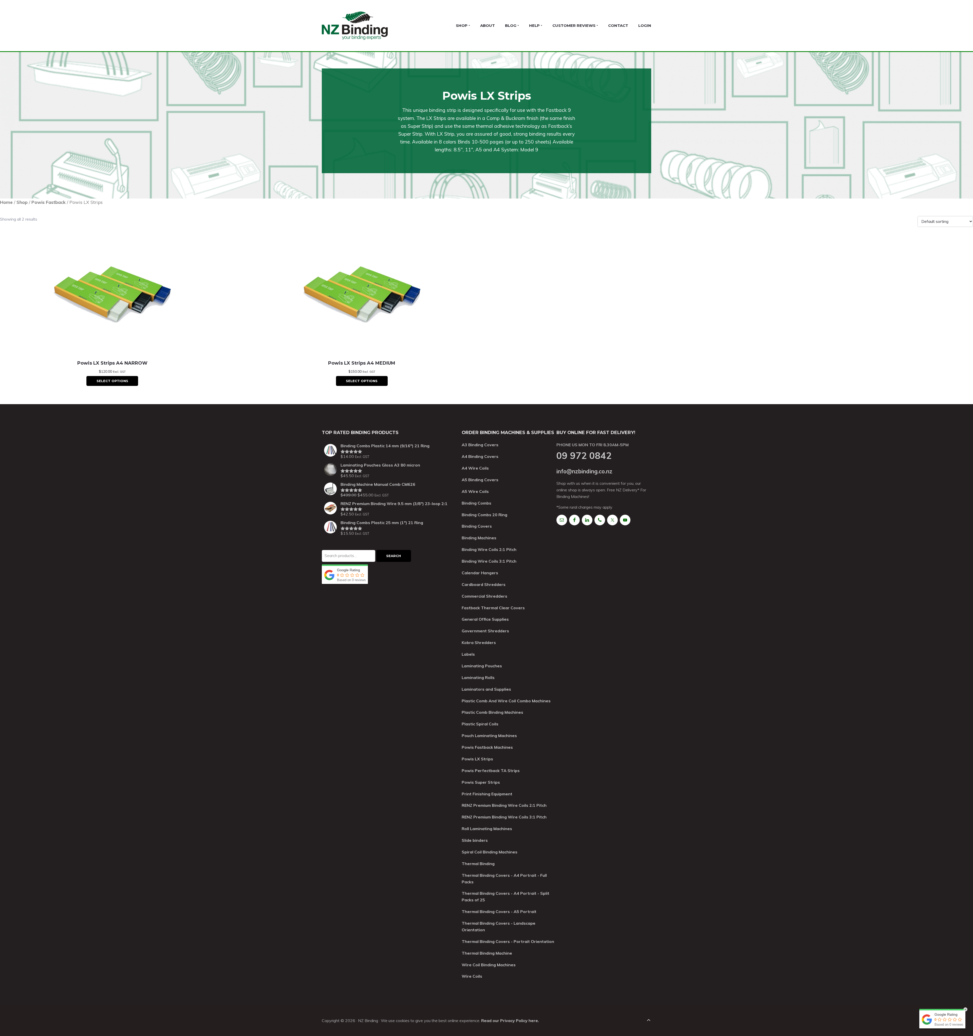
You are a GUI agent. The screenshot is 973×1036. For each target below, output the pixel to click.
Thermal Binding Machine (487, 953)
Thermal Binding (478, 863)
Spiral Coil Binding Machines (489, 851)
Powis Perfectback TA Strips (491, 770)
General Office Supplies (485, 619)
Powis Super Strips (481, 782)
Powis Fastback (48, 202)
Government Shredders (485, 630)
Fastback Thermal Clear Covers (493, 607)
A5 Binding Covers (480, 479)
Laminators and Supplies (486, 689)
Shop (22, 202)
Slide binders (475, 840)
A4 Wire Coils (475, 468)
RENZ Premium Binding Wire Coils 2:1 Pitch (504, 805)
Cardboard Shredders (484, 584)
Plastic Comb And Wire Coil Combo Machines (506, 700)
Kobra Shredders (479, 642)
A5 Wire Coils (475, 491)
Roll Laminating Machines (487, 828)
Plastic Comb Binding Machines (492, 712)
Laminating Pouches (482, 665)
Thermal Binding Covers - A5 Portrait (499, 911)
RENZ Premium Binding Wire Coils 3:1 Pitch (504, 816)
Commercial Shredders (484, 596)
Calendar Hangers (480, 572)
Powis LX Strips (477, 758)
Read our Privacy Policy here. (510, 1020)
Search (393, 556)
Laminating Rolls (478, 677)
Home (6, 202)
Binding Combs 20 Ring (484, 514)
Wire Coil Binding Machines (489, 964)
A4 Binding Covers (480, 456)
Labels (468, 654)
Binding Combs (476, 503)
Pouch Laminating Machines (489, 735)
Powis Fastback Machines (487, 747)
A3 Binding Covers (480, 444)
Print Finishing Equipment (487, 793)
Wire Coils (472, 976)
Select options (112, 381)
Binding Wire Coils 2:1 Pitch (489, 549)
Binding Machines (479, 537)
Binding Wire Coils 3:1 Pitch (489, 561)
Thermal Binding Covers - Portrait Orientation (508, 941)
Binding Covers (477, 526)
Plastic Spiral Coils (480, 723)
